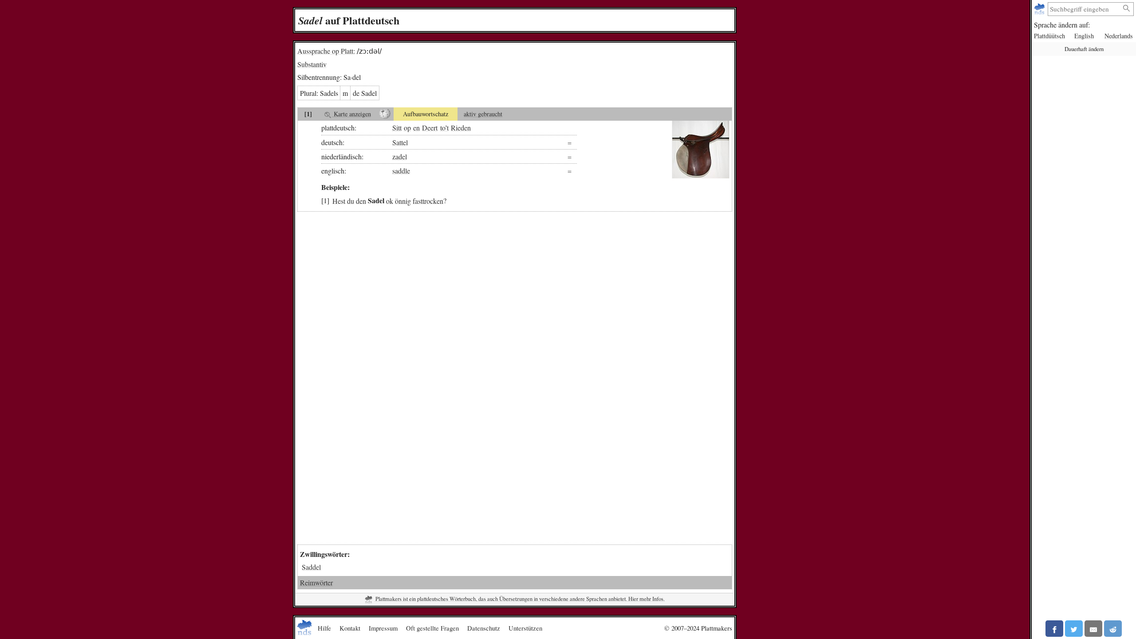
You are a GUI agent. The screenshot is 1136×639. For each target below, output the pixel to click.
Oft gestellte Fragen (432, 627)
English (1084, 36)
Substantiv (312, 64)
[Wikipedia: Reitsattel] (385, 114)
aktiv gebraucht (483, 114)
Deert (430, 127)
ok (389, 200)
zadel (399, 156)
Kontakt (349, 627)
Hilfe (324, 627)
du (350, 200)
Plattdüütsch (1049, 36)
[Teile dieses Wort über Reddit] (1113, 628)
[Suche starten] (1127, 8)
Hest (338, 200)
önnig (403, 200)
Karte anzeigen (351, 114)
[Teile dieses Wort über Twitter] (1074, 628)
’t (447, 127)
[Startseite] (1040, 9)
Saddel (311, 567)
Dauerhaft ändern (1084, 49)
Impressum (383, 627)
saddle (401, 170)
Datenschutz (483, 627)
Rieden (461, 127)
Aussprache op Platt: (326, 50)
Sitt (397, 127)
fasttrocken (428, 200)
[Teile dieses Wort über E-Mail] (1093, 628)
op (407, 127)
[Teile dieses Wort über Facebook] (1054, 628)
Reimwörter (316, 582)
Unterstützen (525, 627)
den (361, 200)
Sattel (400, 142)
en (416, 127)
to (442, 127)
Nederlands (1118, 36)
